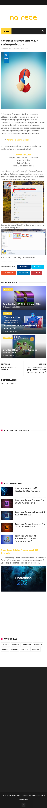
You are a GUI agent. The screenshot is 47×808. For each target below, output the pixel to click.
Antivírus (7, 314)
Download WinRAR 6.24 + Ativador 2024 (22, 304)
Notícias (14, 649)
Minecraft (38, 645)
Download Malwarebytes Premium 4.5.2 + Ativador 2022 (22, 327)
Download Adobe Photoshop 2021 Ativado (19, 552)
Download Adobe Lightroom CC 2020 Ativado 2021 (30, 513)
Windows (24, 48)
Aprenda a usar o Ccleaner (19, 140)
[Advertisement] (23, 459)
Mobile (5, 649)
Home (6, 31)
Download (16, 48)
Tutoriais (24, 649)
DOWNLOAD (23, 154)
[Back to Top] (23, 805)
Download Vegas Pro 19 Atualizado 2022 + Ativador (28, 489)
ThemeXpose (16, 796)
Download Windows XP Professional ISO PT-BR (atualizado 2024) (25, 539)
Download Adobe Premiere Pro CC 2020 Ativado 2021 (29, 501)
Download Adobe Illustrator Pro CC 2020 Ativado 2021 (30, 525)
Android (5, 645)
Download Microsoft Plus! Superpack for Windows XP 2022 (22, 351)
